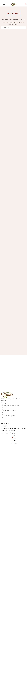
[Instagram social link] (3, 420)
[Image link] (7, 394)
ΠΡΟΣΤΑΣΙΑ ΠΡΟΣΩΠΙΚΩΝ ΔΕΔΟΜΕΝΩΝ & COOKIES (13, 428)
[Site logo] (13, 4)
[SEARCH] (24, 27)
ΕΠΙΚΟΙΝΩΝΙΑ (5, 426)
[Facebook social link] (2, 420)
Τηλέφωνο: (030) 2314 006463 (9, 410)
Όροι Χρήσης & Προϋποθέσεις (8, 430)
